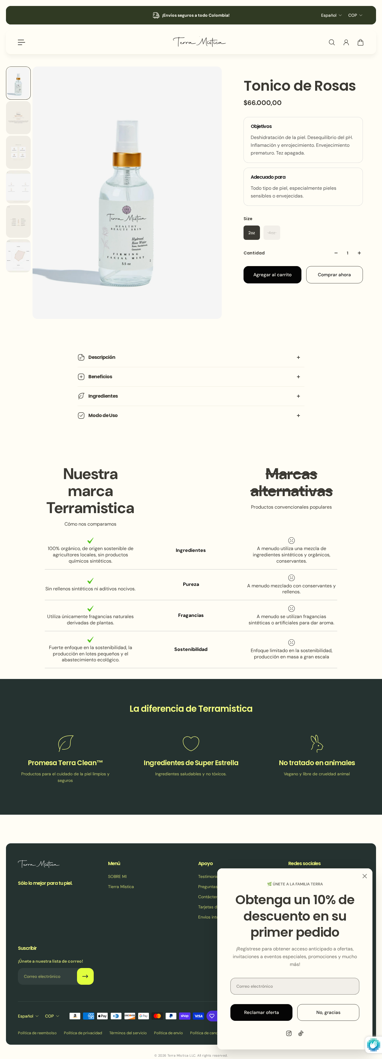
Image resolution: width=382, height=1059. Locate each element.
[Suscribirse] (85, 976)
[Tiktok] (301, 1033)
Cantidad (254, 253)
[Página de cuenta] (346, 42)
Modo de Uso (103, 415)
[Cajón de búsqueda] (332, 42)
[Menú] (21, 42)
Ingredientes (103, 396)
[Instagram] (289, 1033)
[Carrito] (360, 42)
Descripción (101, 357)
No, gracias (328, 1012)
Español (328, 15)
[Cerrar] (364, 876)
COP (352, 15)
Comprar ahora (334, 275)
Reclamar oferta (261, 1012)
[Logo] (199, 42)
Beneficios (100, 376)
